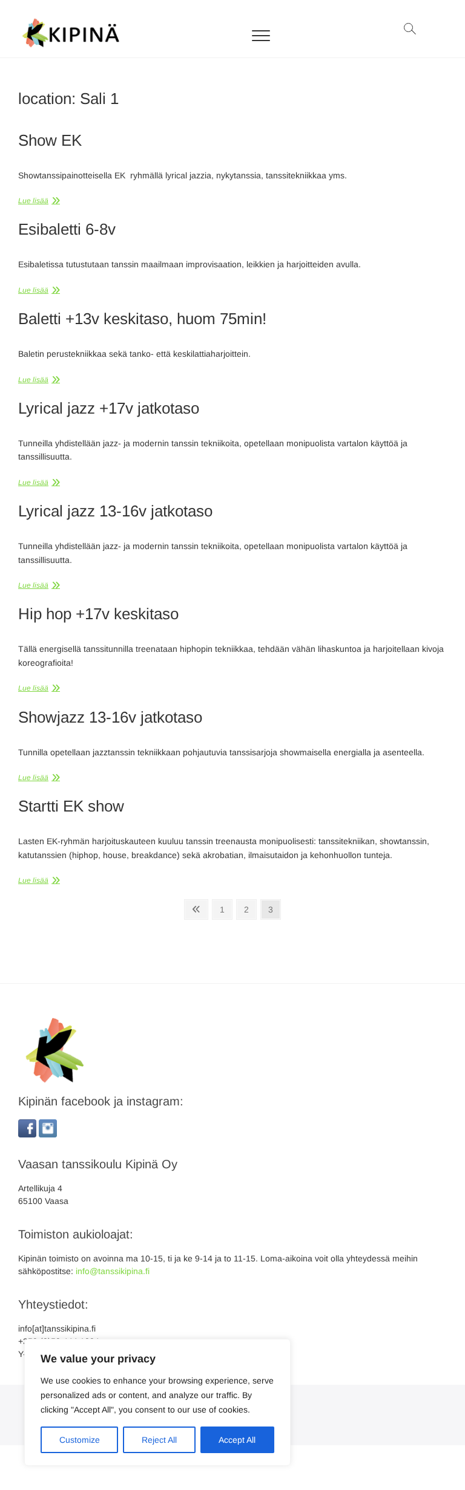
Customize (79, 1440)
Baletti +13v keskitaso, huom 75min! (142, 319)
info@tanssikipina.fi (113, 1271)
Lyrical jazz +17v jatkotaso (108, 408)
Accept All (237, 1440)
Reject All (159, 1440)
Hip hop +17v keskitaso (98, 614)
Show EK (50, 140)
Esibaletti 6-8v (67, 229)
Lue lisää (33, 201)
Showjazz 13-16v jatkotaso (110, 717)
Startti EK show (71, 806)
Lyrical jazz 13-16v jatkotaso (115, 511)
